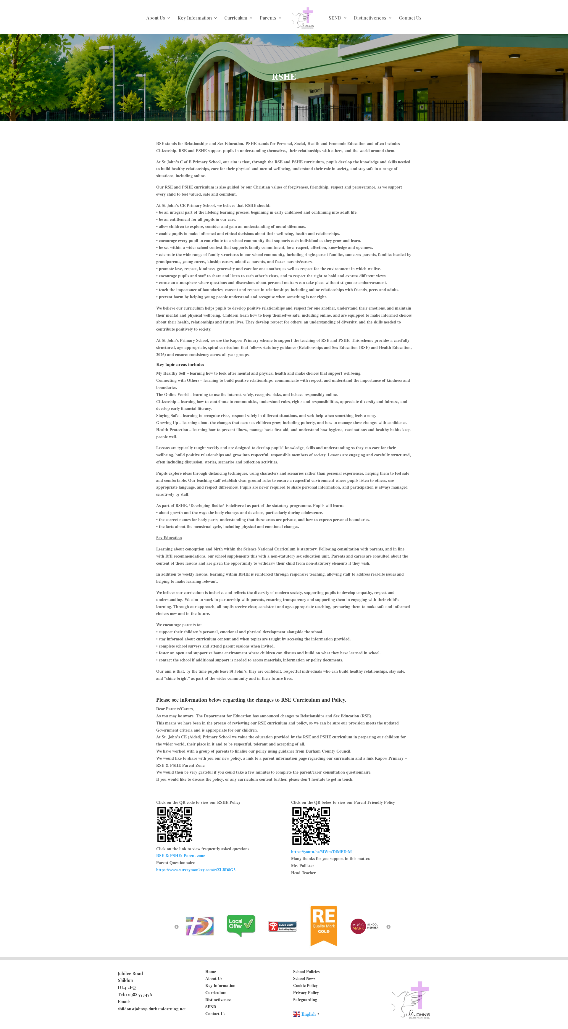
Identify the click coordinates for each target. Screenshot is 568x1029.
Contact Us (410, 18)
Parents (268, 18)
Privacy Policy (306, 992)
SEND (335, 18)
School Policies (306, 971)
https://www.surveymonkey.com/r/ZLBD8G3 (195, 870)
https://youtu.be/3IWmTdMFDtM (321, 851)
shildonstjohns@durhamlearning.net (152, 1008)
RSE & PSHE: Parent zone (180, 855)
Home (210, 971)
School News (304, 978)
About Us (155, 18)
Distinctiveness (370, 18)
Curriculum (235, 18)
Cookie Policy (305, 985)
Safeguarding (305, 999)
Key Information (195, 18)
